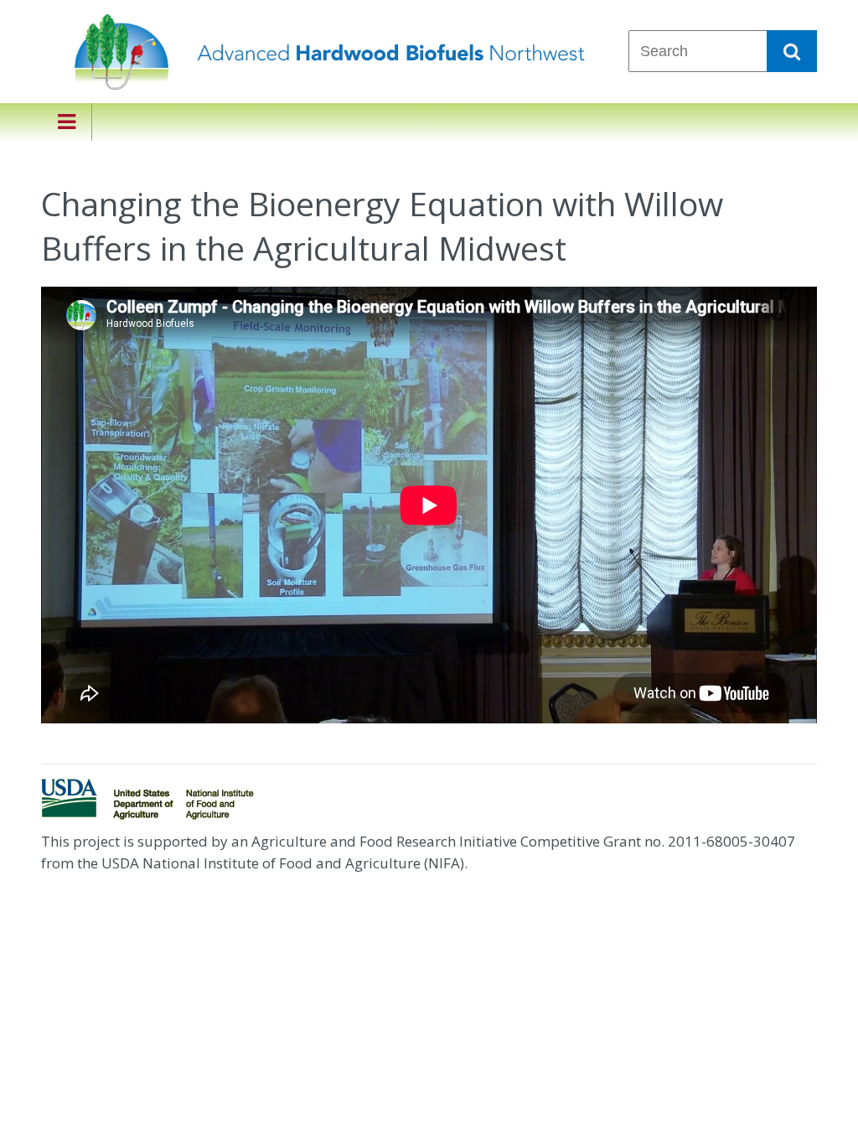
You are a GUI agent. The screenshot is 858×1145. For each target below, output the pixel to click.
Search (792, 51)
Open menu (66, 122)
